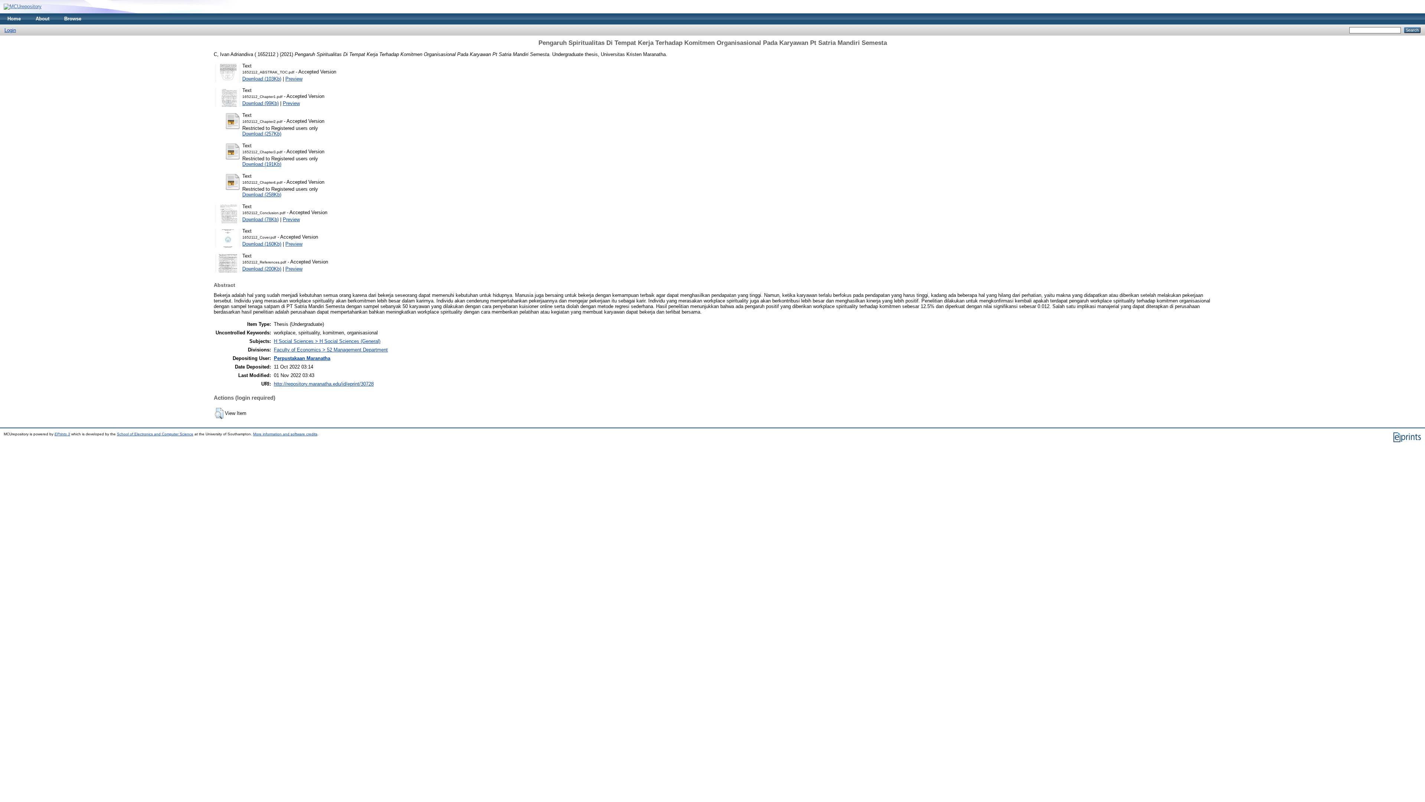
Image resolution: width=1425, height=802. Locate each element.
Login (10, 30)
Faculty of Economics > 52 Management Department (331, 350)
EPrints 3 (62, 434)
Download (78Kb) (260, 219)
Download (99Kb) (260, 103)
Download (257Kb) (261, 134)
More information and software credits (285, 434)
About (42, 19)
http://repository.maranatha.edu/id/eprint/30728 (324, 384)
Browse (72, 19)
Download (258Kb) (261, 194)
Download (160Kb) (261, 244)
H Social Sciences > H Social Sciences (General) (327, 341)
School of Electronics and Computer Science (155, 434)
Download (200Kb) (261, 269)
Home (14, 19)
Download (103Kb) (261, 79)
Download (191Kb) (261, 164)
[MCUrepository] (22, 6)
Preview (293, 79)
